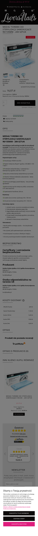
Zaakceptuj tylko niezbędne (19, 513)
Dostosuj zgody (19, 518)
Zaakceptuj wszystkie (19, 524)
